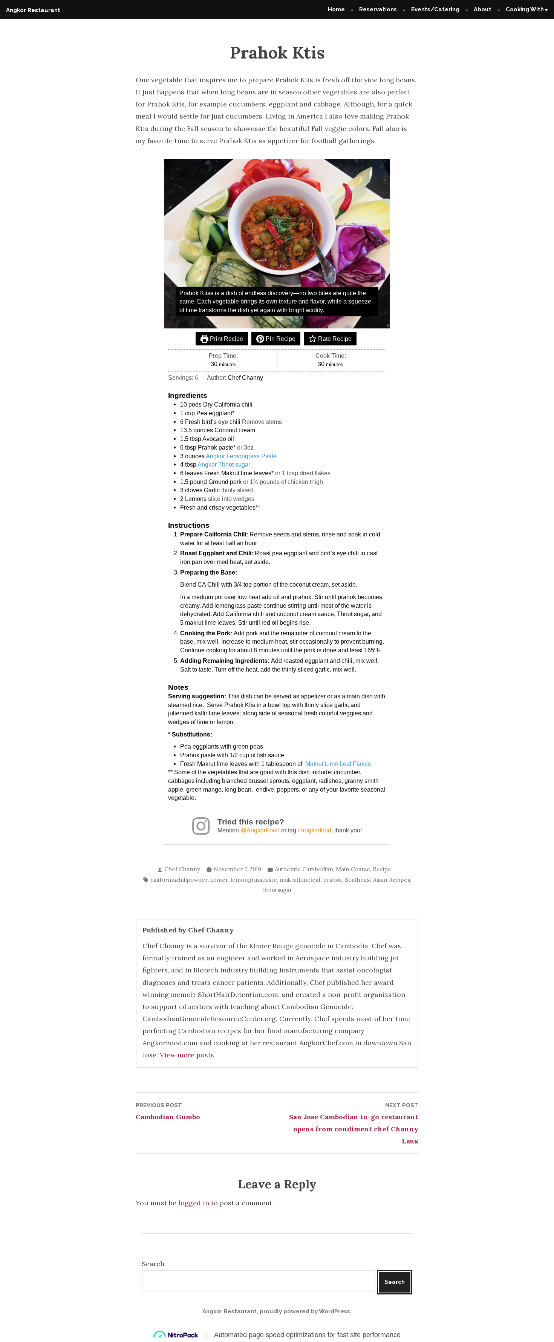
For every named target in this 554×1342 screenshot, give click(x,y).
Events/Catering (435, 9)
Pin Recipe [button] (279, 338)
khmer (219, 879)
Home (336, 9)
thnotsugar (277, 890)
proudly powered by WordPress (305, 1311)
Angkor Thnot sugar (223, 464)
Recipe (382, 869)
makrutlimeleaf (300, 879)
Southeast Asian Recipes (377, 879)
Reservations (378, 9)
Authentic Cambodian (304, 869)
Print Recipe (225, 338)
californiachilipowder (179, 879)
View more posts (187, 1055)
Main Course (353, 869)
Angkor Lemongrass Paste (241, 456)
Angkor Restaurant (33, 10)
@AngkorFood (260, 830)
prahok (332, 879)
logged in (193, 1203)
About (482, 9)
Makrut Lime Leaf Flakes (338, 763)
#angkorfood (314, 830)
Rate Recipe (334, 338)
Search (153, 1263)
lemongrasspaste (254, 879)
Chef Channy (182, 869)
